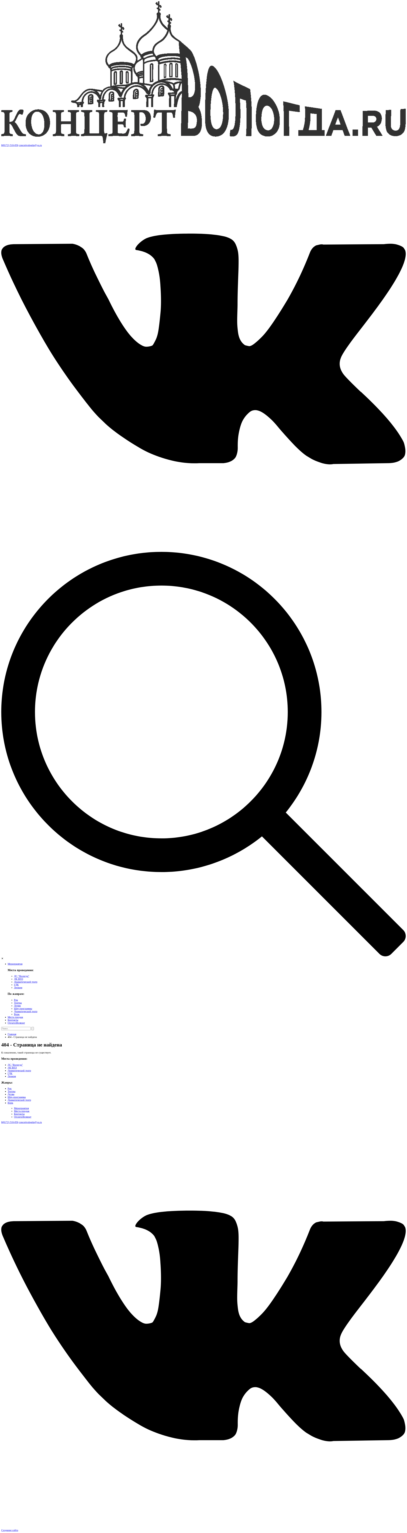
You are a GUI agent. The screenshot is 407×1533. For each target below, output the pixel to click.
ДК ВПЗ (18, 979)
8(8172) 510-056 (9, 145)
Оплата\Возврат (16, 1023)
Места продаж (15, 1017)
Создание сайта (9, 1530)
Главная (12, 1034)
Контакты (13, 1020)
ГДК (16, 984)
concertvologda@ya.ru (30, 145)
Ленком (18, 987)
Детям (17, 1005)
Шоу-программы (23, 1008)
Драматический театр (25, 982)
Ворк (17, 1014)
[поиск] (203, 955)
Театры (18, 1002)
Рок (16, 1000)
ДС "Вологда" (21, 976)
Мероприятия (15, 964)
